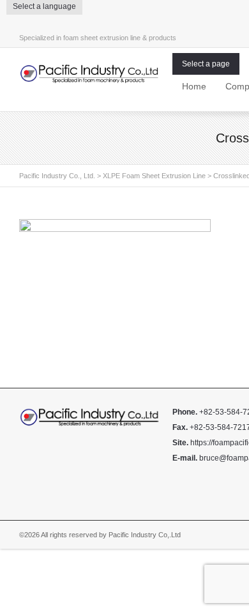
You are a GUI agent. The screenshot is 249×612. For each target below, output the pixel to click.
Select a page (206, 63)
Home (194, 86)
